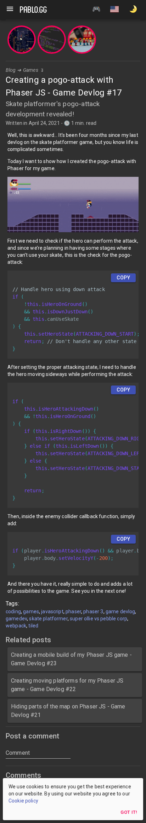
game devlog (120, 611)
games (31, 611)
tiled (33, 625)
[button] (114, 10)
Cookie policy (23, 801)
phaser (73, 611)
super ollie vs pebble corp (98, 618)
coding (13, 611)
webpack (16, 625)
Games (30, 70)
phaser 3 (93, 611)
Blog (11, 70)
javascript (52, 611)
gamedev (16, 618)
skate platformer (48, 618)
